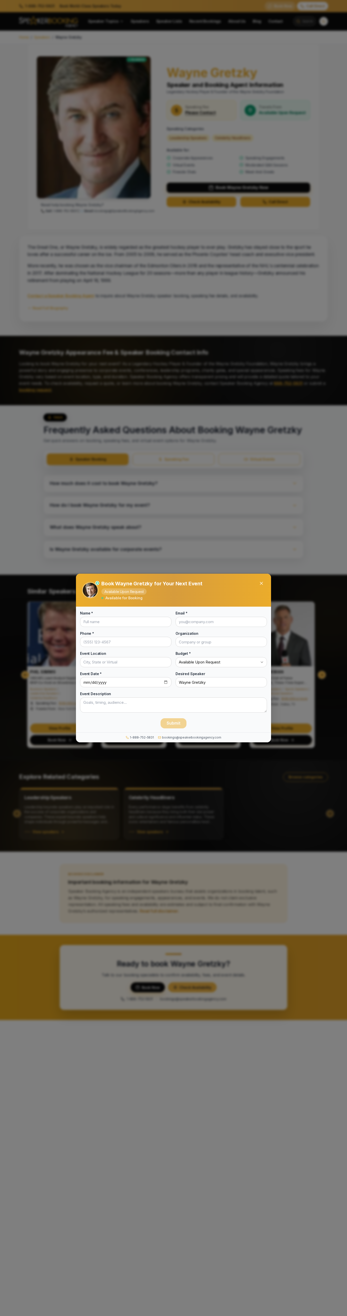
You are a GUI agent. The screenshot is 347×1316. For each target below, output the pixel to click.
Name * (86, 613)
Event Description (95, 694)
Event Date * (91, 673)
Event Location (93, 653)
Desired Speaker (190, 673)
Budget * (183, 653)
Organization (187, 633)
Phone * (87, 633)
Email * (181, 613)
